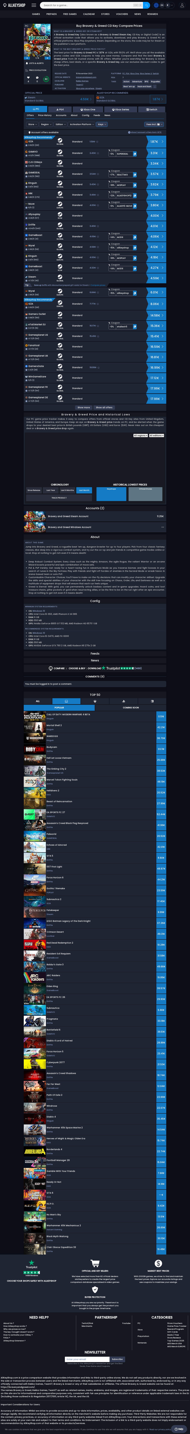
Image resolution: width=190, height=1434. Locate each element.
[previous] (27, 58)
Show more (84, 407)
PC (139, 1323)
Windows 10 (39, 610)
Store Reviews (174, 1337)
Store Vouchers (174, 1323)
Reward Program (175, 1329)
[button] (182, 5)
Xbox (140, 1329)
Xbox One (134, 73)
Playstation (143, 1336)
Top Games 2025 (175, 1340)
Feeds (97, 115)
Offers (30, 115)
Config (85, 115)
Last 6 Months (67, 490)
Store (31, 124)
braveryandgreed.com (86, 77)
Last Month (84, 490)
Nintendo (142, 1342)
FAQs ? (6, 1337)
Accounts (61, 115)
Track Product (59, 498)
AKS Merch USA (174, 1343)
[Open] (34, 5)
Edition (59, 124)
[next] (48, 58)
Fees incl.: (152, 124)
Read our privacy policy (160, 1429)
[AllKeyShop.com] (14, 5)
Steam (99, 88)
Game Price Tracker (176, 1326)
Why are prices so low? (14, 1329)
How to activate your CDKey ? (18, 1334)
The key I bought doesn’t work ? (18, 1331)
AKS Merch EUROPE (176, 1346)
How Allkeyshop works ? (15, 1326)
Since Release (34, 490)
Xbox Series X (146, 73)
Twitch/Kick (87, 1323)
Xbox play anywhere (85, 88)
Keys (100, 124)
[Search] (146, 5)
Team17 (79, 84)
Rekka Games (82, 81)
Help (180, 1429)
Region (45, 124)
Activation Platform (80, 124)
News (107, 115)
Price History (45, 115)
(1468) (138, 668)
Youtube (126, 1323)
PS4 (127, 73)
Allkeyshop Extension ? (14, 1340)
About (74, 115)
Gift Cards (172, 1331)
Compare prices (98, 285)
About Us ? (8, 1323)
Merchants (87, 1326)
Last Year (51, 490)
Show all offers (104, 407)
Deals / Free (173, 1334)
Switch (156, 73)
